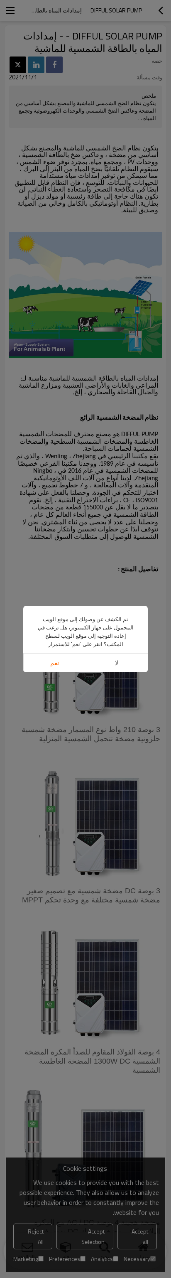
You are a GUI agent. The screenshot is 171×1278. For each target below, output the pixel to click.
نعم (54, 663)
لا (117, 663)
